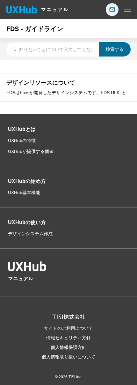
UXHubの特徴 (22, 140)
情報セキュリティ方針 (68, 338)
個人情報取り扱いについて (68, 357)
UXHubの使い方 (27, 222)
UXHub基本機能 (24, 192)
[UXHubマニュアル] (37, 9)
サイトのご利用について (68, 328)
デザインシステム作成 (30, 233)
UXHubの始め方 (27, 181)
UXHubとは (22, 129)
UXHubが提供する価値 (31, 151)
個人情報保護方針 (68, 347)
